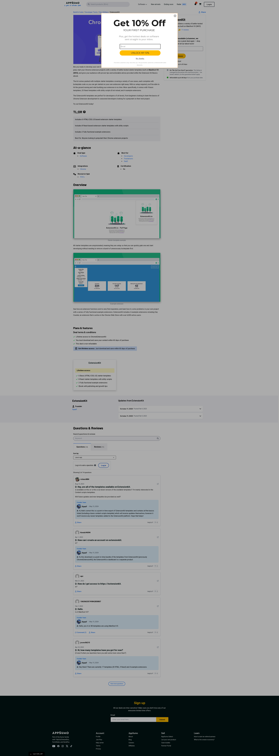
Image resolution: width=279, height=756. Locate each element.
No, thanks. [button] (140, 58)
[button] (175, 16)
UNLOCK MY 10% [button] (140, 53)
